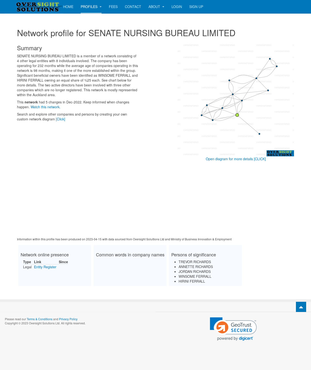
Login (177, 6)
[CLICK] (260, 158)
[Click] (60, 119)
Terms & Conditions (39, 319)
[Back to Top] (301, 307)
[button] (233, 329)
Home (68, 6)
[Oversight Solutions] (24, 6)
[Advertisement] (155, 200)
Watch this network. (45, 106)
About (154, 6)
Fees (113, 6)
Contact (133, 6)
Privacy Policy (68, 319)
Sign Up (196, 6)
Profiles (89, 6)
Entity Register (45, 266)
